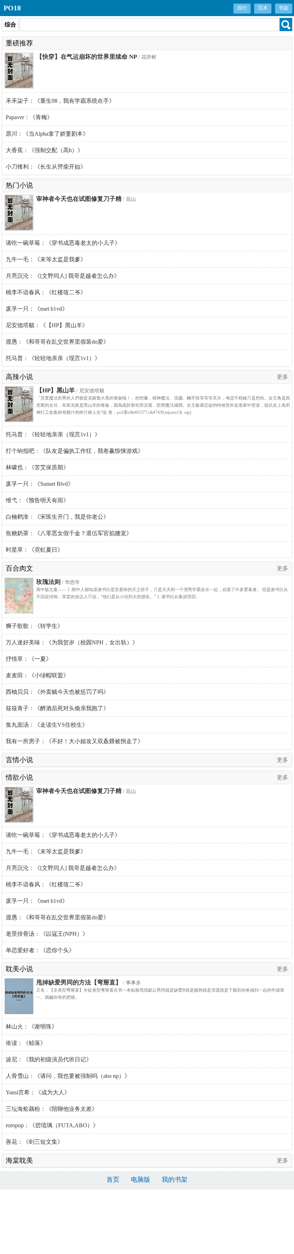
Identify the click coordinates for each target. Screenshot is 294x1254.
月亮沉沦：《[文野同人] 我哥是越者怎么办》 (63, 276)
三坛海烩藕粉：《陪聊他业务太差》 (52, 1109)
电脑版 (140, 1179)
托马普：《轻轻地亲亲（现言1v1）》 (53, 358)
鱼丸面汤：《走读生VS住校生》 (47, 725)
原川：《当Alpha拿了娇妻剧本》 (47, 134)
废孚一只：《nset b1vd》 (37, 309)
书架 (284, 8)
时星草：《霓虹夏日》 (34, 550)
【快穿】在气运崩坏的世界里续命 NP (86, 56)
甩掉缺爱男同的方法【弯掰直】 (79, 982)
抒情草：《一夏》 (29, 659)
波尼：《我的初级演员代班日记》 (49, 1059)
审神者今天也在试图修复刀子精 (79, 198)
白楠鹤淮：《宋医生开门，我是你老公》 (57, 517)
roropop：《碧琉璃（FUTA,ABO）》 (52, 1125)
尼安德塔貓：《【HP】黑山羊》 (47, 325)
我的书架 (175, 1179)
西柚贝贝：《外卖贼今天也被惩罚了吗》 (57, 692)
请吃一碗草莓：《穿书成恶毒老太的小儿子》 (63, 243)
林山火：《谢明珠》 (31, 1026)
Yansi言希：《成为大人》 (38, 1092)
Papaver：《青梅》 (29, 117)
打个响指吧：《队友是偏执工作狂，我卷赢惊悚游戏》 (74, 451)
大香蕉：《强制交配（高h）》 (44, 150)
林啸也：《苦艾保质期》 (37, 467)
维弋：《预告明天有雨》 (37, 500)
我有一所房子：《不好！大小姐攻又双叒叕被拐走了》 (74, 741)
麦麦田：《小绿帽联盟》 (37, 675)
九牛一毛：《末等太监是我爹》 (46, 259)
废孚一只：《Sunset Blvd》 (40, 484)
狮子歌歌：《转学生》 (34, 626)
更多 (282, 377)
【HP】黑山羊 (55, 390)
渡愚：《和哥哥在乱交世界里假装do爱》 (57, 342)
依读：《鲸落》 (26, 1043)
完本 (263, 8)
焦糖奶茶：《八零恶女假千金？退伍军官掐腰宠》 (69, 533)
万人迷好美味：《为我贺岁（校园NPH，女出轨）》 (72, 642)
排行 (242, 8)
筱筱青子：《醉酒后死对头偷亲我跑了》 (57, 708)
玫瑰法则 (48, 581)
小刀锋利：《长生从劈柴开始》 (46, 167)
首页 (112, 1179)
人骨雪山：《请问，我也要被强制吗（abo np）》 (68, 1076)
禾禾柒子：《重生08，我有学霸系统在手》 (60, 101)
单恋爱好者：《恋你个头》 (40, 950)
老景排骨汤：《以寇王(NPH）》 (47, 934)
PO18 (12, 8)
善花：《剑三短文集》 (34, 1142)
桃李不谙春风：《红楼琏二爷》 (46, 292)
